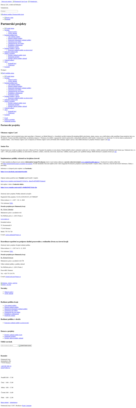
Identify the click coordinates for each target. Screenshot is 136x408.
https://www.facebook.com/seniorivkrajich (14, 171)
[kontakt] (7, 19)
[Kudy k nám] (8, 17)
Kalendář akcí (12, 63)
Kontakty (7, 67)
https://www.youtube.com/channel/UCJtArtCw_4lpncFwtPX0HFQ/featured (23, 181)
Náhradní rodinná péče (11, 52)
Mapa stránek (5, 402)
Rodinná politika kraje (10, 35)
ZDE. (11, 251)
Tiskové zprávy (12, 31)
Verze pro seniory (7, 1)
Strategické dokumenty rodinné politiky (19, 40)
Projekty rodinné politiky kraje (17, 55)
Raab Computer (26, 405)
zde (109, 139)
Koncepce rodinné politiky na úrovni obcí (20, 50)
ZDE (11, 203)
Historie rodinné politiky (15, 38)
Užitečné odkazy (9, 60)
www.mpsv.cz (5, 219)
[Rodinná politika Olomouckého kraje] (12, 14)
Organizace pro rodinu (14, 42)
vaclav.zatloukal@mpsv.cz (13, 235)
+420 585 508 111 (6, 366)
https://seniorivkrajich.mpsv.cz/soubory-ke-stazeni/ (17, 163)
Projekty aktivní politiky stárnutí (17, 58)
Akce (6, 62)
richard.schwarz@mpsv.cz (13, 276)
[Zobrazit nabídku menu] (37, 1)
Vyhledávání (4, 8)
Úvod (6, 118)
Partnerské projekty (13, 57)
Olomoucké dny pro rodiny (16, 43)
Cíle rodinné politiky (14, 37)
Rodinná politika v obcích (12, 48)
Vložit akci (11, 65)
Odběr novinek (6, 342)
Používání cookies (13, 47)
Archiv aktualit (12, 33)
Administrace (13, 402)
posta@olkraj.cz (5, 368)
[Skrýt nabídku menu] (8, 8)
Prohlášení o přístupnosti (15, 45)
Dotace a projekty (9, 53)
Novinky (7, 30)
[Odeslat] (25, 346)
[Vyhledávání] (32, 1)
